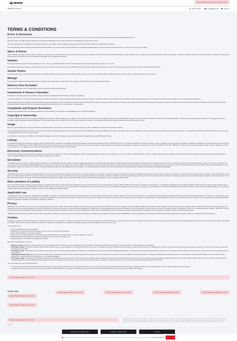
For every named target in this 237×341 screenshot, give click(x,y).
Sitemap (157, 332)
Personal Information (80, 332)
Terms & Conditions (118, 332)
